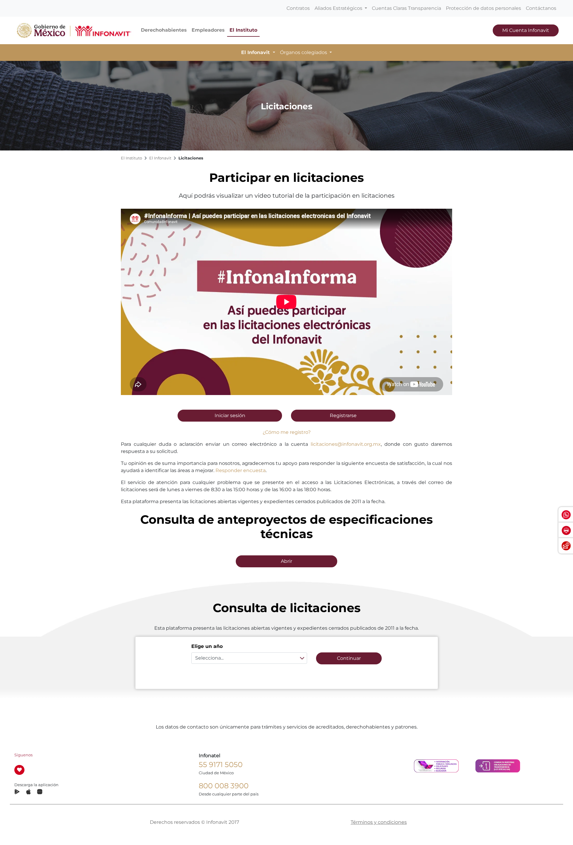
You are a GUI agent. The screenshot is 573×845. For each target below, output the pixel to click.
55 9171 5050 (221, 764)
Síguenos (23, 755)
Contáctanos (541, 8)
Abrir (286, 561)
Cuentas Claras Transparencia (406, 8)
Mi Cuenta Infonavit (525, 30)
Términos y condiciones (379, 822)
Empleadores (208, 30)
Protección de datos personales (483, 8)
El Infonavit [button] (256, 52)
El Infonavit (160, 158)
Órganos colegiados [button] (304, 52)
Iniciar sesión (230, 415)
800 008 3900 (224, 785)
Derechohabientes (164, 30)
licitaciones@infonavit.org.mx (346, 444)
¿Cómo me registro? (287, 432)
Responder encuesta (240, 470)
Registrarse (343, 415)
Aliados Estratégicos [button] (339, 8)
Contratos (298, 8)
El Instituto (243, 30)
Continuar (349, 658)
